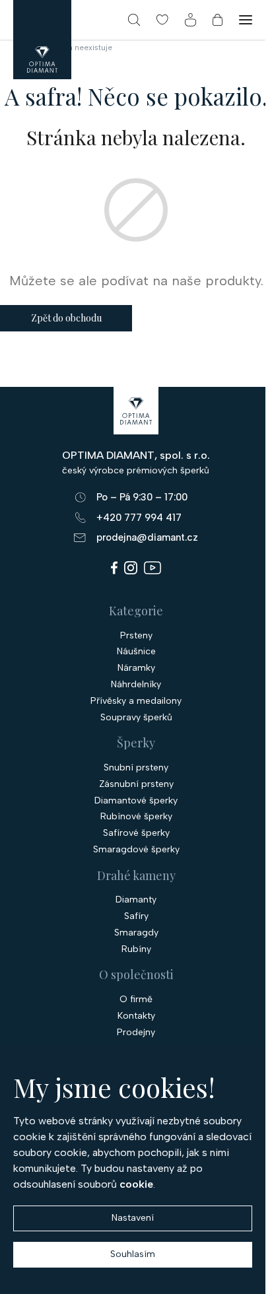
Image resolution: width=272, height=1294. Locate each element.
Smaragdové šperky (136, 849)
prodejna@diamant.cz (147, 537)
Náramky (136, 668)
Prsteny (136, 635)
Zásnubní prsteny (136, 784)
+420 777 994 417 (139, 518)
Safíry (136, 916)
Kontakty (136, 1016)
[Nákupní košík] (217, 20)
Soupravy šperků (136, 717)
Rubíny (136, 949)
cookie (136, 1184)
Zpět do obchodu (66, 318)
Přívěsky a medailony (136, 701)
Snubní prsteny (136, 768)
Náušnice (136, 651)
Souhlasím (132, 1254)
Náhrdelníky (136, 684)
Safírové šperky (136, 833)
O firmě (136, 999)
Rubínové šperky (136, 816)
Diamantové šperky (136, 801)
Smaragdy (136, 933)
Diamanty (136, 900)
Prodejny (136, 1032)
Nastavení (133, 1217)
